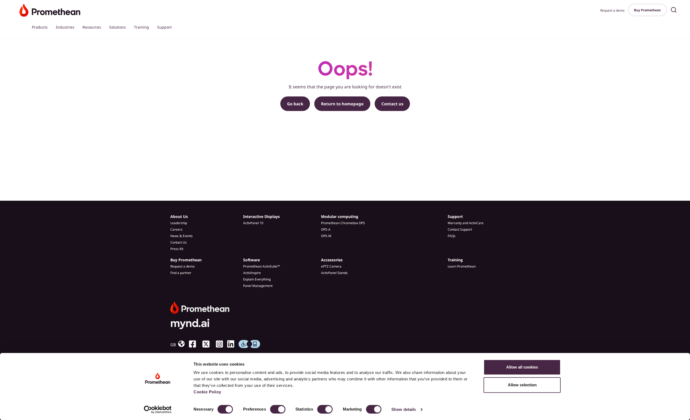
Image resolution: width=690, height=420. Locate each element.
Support (164, 27)
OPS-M (326, 236)
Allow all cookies (522, 367)
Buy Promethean (647, 10)
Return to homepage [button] (342, 103)
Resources (91, 27)
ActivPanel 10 (253, 223)
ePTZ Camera (331, 266)
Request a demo (612, 10)
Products (40, 27)
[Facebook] (194, 344)
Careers (176, 229)
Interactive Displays (261, 216)
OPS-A (325, 229)
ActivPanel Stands (334, 272)
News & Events (181, 236)
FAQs (452, 236)
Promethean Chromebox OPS (343, 223)
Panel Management (257, 285)
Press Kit (176, 249)
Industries (65, 27)
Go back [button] (295, 103)
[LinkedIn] (233, 344)
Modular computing (339, 216)
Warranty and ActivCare (466, 223)
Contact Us (178, 242)
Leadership (178, 223)
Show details (403, 409)
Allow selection (522, 385)
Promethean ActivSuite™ (261, 266)
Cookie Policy (207, 392)
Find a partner (180, 272)
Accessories (332, 259)
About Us (179, 216)
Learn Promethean (462, 266)
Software (251, 259)
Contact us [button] (392, 103)
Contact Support (460, 229)
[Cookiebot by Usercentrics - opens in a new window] (157, 409)
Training (141, 27)
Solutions (117, 27)
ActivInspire (252, 272)
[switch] (277, 409)
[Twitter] (208, 344)
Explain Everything (257, 279)
